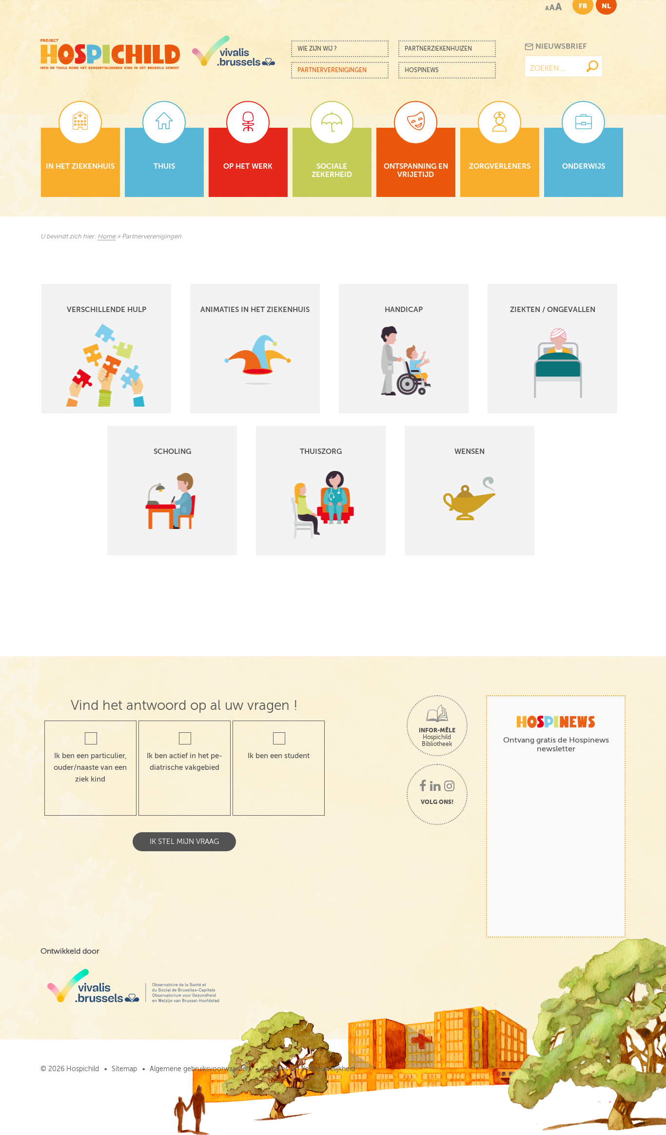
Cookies (275, 1069)
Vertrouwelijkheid (328, 1069)
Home (107, 236)
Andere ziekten (533, 316)
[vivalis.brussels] (233, 51)
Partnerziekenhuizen (438, 48)
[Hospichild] (110, 51)
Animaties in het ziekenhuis (255, 309)
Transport (79, 378)
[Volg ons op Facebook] (422, 787)
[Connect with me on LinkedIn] (435, 787)
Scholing (172, 451)
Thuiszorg (321, 451)
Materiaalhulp (85, 316)
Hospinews (422, 70)
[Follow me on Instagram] (449, 787)
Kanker (521, 327)
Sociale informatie (92, 357)
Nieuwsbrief (560, 46)
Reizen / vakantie (91, 398)
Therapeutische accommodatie (113, 347)
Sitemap (124, 1069)
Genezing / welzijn (93, 368)
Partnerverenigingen (332, 70)
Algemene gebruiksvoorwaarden (200, 1069)
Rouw (73, 337)
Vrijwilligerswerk (89, 388)
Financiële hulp (87, 327)
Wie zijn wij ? (317, 48)
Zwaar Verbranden (539, 337)
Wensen (469, 451)
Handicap (404, 309)
